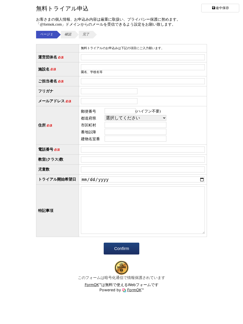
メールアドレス (54, 101)
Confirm (121, 248)
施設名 (47, 69)
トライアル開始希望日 (57, 179)
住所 (45, 125)
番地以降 (88, 132)
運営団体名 (51, 57)
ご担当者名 (51, 81)
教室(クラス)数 (50, 159)
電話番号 (49, 149)
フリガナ (45, 91)
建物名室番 (90, 139)
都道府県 (88, 118)
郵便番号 (88, 111)
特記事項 (45, 210)
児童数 (44, 169)
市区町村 (88, 125)
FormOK (92, 284)
